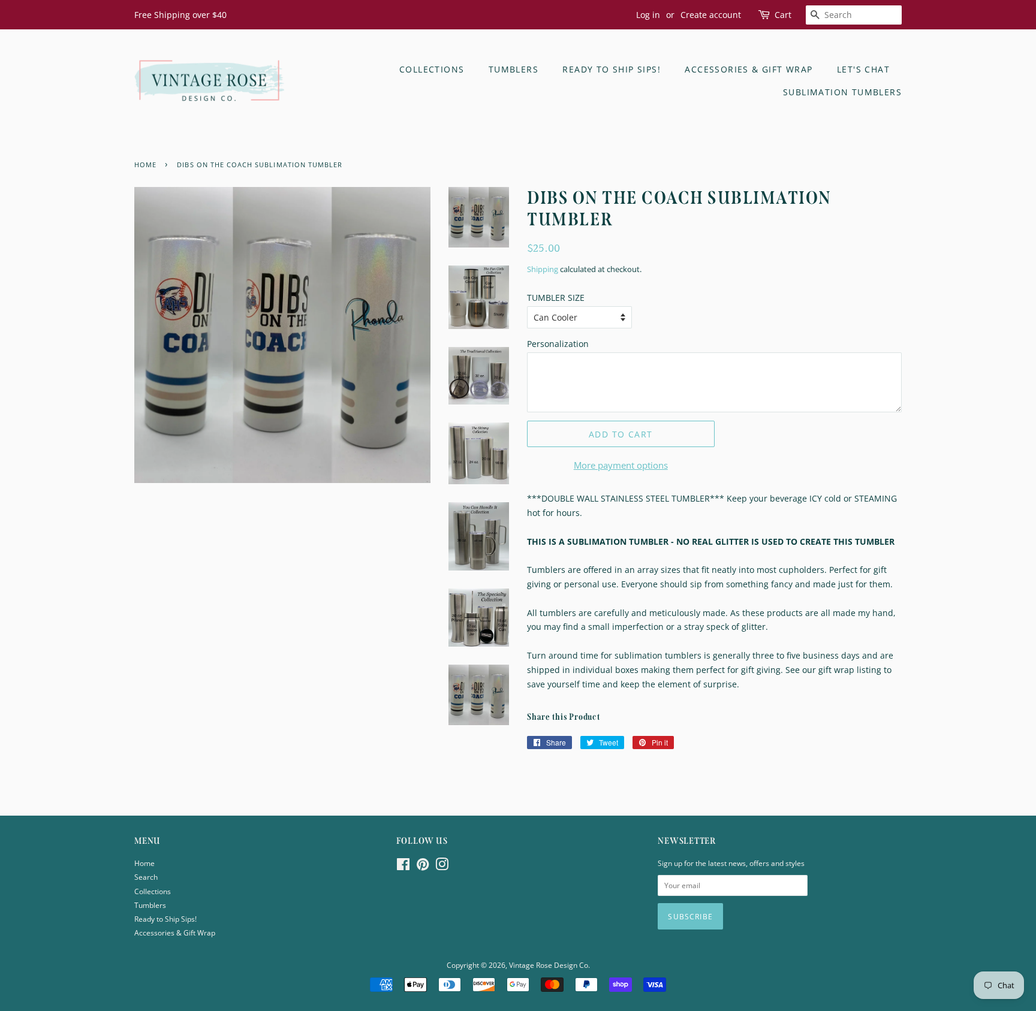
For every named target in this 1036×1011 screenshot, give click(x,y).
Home (144, 863)
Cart (783, 14)
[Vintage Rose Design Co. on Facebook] (403, 866)
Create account (710, 14)
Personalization (558, 343)
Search (146, 877)
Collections (431, 69)
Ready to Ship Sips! (611, 69)
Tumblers (513, 69)
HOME (145, 165)
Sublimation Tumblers (842, 92)
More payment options (621, 465)
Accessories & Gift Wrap (748, 69)
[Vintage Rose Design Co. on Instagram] (441, 866)
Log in (648, 14)
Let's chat (863, 69)
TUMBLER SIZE (556, 297)
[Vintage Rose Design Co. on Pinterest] (422, 866)
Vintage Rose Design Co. (549, 965)
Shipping (542, 269)
